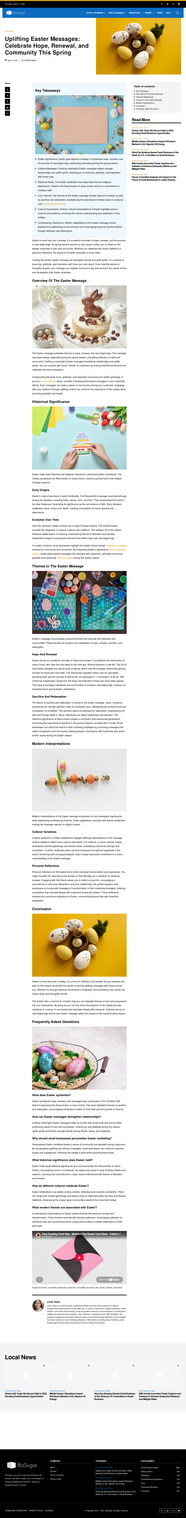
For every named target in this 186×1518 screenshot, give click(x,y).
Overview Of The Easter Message (149, 94)
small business (48, 381)
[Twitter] (173, 4)
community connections (54, 203)
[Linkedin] (167, 4)
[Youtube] (179, 4)
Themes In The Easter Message (149, 100)
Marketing (9, 31)
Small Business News (140, 127)
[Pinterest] (7, 101)
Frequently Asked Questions (147, 109)
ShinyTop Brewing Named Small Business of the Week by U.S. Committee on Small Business (155, 154)
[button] (177, 12)
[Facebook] (162, 4)
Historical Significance (144, 97)
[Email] (7, 113)
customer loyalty (65, 557)
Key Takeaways (142, 91)
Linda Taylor (30, 60)
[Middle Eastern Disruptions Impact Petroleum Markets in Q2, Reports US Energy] (71, 1375)
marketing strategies (116, 545)
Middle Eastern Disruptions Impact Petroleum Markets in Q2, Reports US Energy (153, 143)
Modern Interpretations (145, 103)
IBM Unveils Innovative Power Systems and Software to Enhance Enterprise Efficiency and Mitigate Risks (154, 166)
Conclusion (140, 106)
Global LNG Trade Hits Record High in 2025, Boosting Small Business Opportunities (153, 132)
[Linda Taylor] (38, 1312)
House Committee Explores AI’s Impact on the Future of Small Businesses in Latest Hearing (154, 178)
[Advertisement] (93, 1430)
